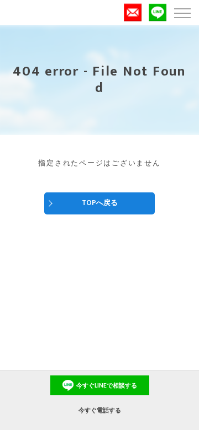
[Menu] (182, 12)
